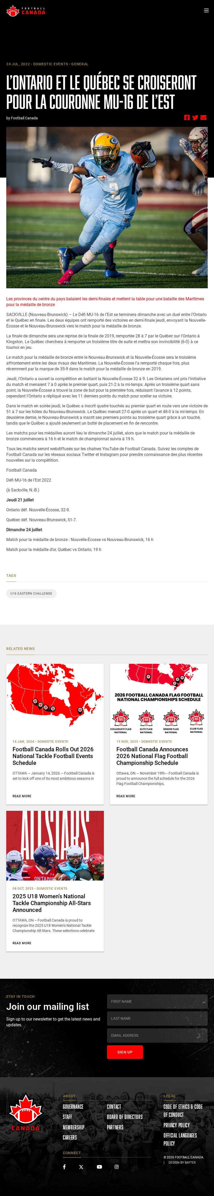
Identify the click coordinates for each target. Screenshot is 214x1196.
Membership (74, 1127)
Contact (114, 1106)
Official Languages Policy (180, 1139)
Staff (67, 1116)
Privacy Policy (177, 1125)
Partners (115, 1127)
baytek (190, 1162)
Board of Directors (125, 1116)
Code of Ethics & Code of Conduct (183, 1110)
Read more (22, 796)
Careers (70, 1137)
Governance (73, 1106)
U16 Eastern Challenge (31, 593)
